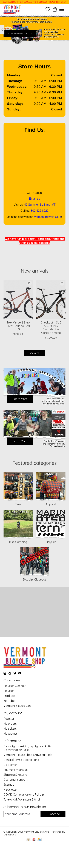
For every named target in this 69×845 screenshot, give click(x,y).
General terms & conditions (21, 760)
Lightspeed (10, 834)
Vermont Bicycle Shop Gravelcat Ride (28, 755)
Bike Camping (18, 542)
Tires (18, 504)
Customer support (16, 779)
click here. (44, 242)
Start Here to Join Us (19, 33)
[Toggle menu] (61, 9)
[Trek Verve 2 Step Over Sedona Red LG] (18, 299)
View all (34, 353)
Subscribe (53, 814)
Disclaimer (10, 764)
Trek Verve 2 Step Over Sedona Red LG (18, 326)
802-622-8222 (39, 210)
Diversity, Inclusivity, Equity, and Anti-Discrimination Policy (27, 748)
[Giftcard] (34, 839)
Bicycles (50, 542)
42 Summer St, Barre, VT (40, 204)
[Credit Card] (39, 839)
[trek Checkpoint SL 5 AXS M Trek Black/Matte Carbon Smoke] (50, 299)
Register (9, 718)
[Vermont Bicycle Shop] (12, 9)
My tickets (10, 728)
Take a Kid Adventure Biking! (22, 799)
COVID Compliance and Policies (24, 794)
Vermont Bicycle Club (47, 216)
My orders (10, 723)
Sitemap (9, 784)
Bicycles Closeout (34, 579)
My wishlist (10, 733)
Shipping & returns (15, 774)
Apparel (51, 504)
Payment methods (16, 769)
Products (9, 696)
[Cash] (28, 839)
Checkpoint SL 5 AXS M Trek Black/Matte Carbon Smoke (51, 328)
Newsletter (11, 789)
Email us (34, 198)
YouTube (9, 700)
